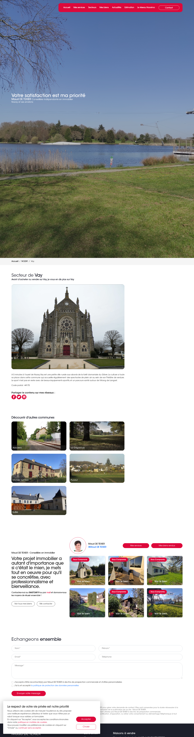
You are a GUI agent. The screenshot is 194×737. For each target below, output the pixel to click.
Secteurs (92, 8)
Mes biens (104, 8)
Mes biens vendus (167, 546)
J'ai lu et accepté (46, 686)
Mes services (79, 8)
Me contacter (46, 604)
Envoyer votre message (28, 693)
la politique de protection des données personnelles (55, 686)
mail (49, 593)
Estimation (129, 8)
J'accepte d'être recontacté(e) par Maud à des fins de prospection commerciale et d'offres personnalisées (68, 682)
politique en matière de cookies (32, 722)
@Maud (97, 547)
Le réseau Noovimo (146, 8)
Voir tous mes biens (23, 604)
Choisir (86, 727)
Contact (169, 8)
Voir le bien (83, 581)
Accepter (86, 719)
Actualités (116, 8)
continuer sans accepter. (29, 728)
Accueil (66, 8)
